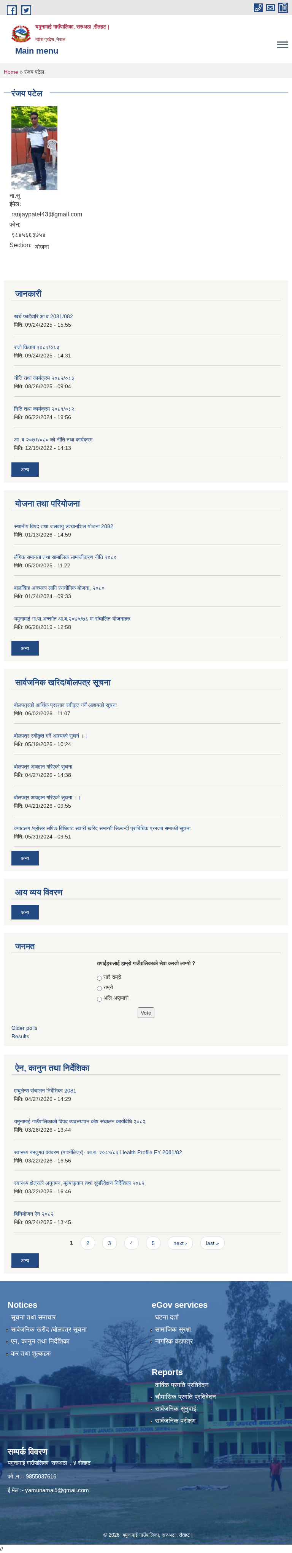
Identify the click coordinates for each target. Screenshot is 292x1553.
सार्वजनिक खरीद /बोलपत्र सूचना (49, 1329)
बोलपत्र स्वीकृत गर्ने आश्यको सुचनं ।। (50, 736)
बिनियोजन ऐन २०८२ (34, 1214)
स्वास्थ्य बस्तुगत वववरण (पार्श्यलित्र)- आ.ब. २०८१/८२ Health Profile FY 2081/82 (98, 1152)
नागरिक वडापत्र (174, 1341)
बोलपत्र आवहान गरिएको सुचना (43, 767)
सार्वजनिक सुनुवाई (175, 1408)
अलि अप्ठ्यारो (116, 998)
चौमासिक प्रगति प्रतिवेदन (185, 1397)
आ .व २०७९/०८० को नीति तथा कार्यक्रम (53, 440)
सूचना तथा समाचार (33, 1317)
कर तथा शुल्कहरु (31, 1353)
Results (20, 1036)
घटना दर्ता (167, 1317)
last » (212, 1243)
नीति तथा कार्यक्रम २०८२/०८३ (44, 378)
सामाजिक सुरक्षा (173, 1329)
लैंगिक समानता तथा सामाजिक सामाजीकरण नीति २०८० (65, 557)
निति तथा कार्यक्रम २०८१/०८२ (44, 409)
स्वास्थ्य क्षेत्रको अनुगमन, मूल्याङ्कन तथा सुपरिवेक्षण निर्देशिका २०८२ (79, 1183)
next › (180, 1243)
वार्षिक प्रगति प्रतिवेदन (182, 1385)
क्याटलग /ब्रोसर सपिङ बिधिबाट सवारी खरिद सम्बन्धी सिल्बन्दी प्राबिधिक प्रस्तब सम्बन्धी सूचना (102, 828)
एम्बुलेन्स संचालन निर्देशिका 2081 (45, 1091)
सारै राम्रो (112, 977)
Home (11, 72)
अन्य (25, 470)
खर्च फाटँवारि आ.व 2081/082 (43, 316)
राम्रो (108, 987)
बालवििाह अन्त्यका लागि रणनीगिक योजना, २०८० (59, 588)
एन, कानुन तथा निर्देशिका (40, 1341)
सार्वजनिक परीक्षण (175, 1420)
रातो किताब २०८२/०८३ (36, 347)
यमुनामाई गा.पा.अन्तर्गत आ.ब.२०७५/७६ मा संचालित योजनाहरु (72, 619)
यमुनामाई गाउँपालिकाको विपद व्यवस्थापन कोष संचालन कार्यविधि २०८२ (80, 1121)
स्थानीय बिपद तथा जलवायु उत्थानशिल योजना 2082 (63, 526)
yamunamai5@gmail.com (57, 1490)
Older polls (24, 1028)
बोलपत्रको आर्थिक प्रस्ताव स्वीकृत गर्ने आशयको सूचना (65, 705)
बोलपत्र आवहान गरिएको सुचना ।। (47, 797)
